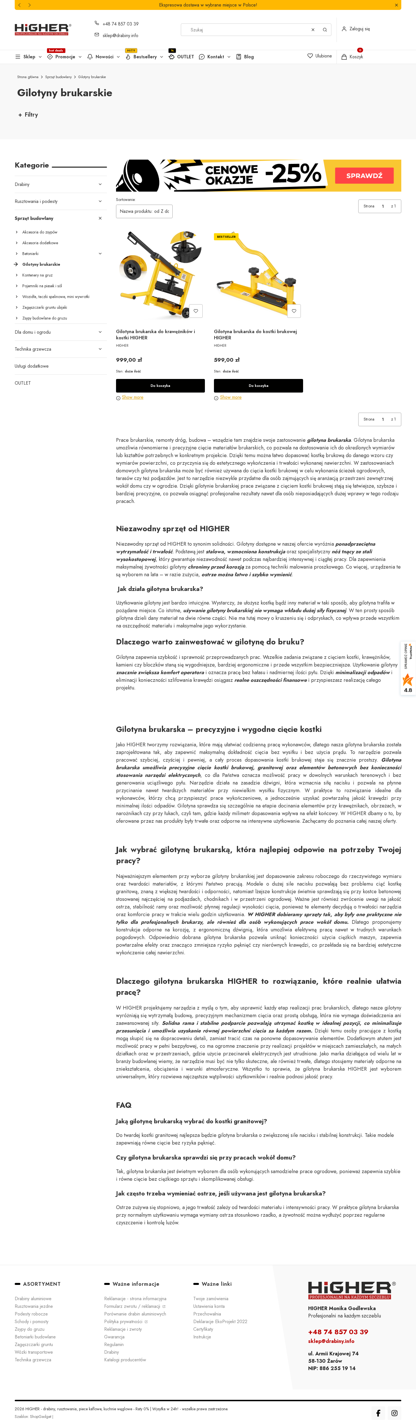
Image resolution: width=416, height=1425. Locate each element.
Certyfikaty (203, 1329)
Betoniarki (30, 253)
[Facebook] (378, 1413)
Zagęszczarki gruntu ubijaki (44, 307)
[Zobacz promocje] (259, 176)
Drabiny (22, 184)
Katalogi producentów (125, 1360)
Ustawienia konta (209, 1306)
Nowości (104, 56)
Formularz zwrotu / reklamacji (133, 1306)
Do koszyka (160, 385)
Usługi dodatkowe (32, 366)
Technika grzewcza (33, 349)
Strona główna (27, 77)
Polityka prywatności (124, 1321)
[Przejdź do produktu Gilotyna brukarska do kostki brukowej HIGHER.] (258, 275)
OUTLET (185, 56)
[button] (396, 5)
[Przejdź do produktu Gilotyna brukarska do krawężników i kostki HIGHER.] (160, 275)
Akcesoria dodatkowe (40, 243)
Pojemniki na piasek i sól (42, 286)
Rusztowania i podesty (36, 201)
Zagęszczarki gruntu (34, 1344)
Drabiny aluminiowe (33, 1298)
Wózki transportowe (34, 1352)
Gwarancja (114, 1337)
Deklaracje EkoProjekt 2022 (220, 1321)
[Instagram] (394, 1413)
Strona (369, 206)
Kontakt (215, 56)
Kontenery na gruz (37, 275)
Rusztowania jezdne (34, 1306)
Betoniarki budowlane (35, 1337)
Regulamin (114, 1344)
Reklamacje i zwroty (123, 1329)
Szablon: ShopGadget (33, 1416)
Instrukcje (202, 1337)
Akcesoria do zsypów (39, 232)
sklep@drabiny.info (120, 35)
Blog (249, 56)
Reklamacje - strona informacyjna (135, 1298)
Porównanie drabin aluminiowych (135, 1314)
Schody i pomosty (31, 1321)
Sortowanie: (126, 199)
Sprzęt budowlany (58, 77)
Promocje (65, 56)
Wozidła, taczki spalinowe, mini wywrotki (55, 296)
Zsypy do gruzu (29, 1329)
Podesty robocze (31, 1314)
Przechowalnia (207, 1314)
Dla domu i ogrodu (33, 332)
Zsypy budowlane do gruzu (44, 318)
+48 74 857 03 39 (121, 24)
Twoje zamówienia (210, 1298)
